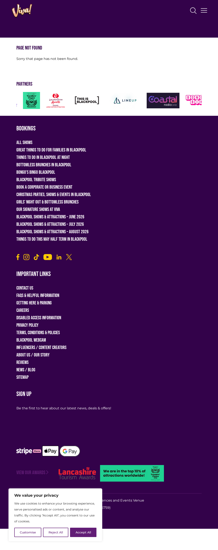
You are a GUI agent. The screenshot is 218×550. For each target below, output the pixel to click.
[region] (55, 515)
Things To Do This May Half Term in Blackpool (51, 239)
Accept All (83, 532)
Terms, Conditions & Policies (38, 333)
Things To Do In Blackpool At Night (43, 157)
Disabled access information (38, 318)
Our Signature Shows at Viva (38, 209)
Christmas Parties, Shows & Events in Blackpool (53, 195)
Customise (28, 532)
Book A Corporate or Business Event (44, 187)
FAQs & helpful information (37, 295)
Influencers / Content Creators (41, 348)
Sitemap (22, 377)
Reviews (22, 362)
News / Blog (25, 370)
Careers (22, 310)
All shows (24, 143)
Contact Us (24, 288)
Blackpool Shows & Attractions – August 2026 (52, 232)
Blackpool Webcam (31, 340)
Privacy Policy (27, 325)
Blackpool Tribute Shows (36, 180)
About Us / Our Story (33, 355)
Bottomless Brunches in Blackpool (43, 165)
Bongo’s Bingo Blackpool (35, 172)
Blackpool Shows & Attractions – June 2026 (50, 217)
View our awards (30, 472)
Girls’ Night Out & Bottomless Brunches (47, 202)
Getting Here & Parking (34, 303)
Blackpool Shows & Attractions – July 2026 (50, 224)
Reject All (56, 532)
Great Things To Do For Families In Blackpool (51, 150)
